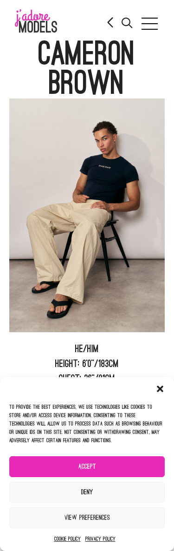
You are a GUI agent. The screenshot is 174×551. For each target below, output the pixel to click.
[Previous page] (111, 23)
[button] (160, 389)
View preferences (87, 518)
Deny (87, 492)
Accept (87, 467)
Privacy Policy (100, 539)
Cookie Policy (67, 539)
